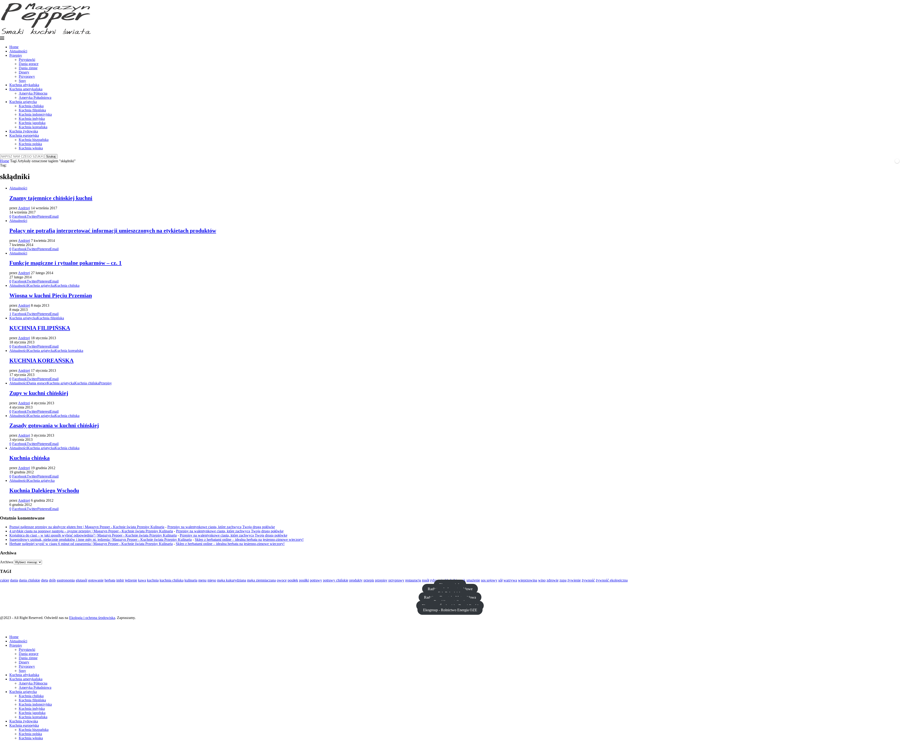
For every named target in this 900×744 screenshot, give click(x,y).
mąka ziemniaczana (261, 580)
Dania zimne (28, 68)
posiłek (293, 580)
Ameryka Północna (33, 93)
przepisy (381, 580)
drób (52, 580)
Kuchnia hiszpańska (34, 140)
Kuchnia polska (30, 144)
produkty (356, 580)
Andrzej (24, 208)
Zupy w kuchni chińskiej (38, 393)
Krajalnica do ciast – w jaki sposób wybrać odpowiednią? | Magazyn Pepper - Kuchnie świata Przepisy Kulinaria (93, 535)
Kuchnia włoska (31, 148)
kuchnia (153, 580)
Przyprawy (27, 76)
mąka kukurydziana (231, 580)
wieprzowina (527, 580)
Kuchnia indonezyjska (35, 114)
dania (14, 580)
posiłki (304, 580)
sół (500, 580)
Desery (24, 72)
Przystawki (27, 60)
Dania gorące (28, 64)
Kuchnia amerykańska (25, 89)
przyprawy (396, 580)
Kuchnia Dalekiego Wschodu (44, 490)
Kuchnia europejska (24, 135)
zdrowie (553, 580)
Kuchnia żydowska (23, 131)
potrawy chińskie (335, 580)
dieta (44, 580)
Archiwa (6, 562)
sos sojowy (489, 580)
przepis (369, 580)
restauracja (413, 580)
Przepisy (15, 55)
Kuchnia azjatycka (23, 102)
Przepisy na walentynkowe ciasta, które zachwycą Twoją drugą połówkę (221, 527)
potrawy (316, 580)
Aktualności (18, 51)
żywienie (574, 580)
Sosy (22, 81)
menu (202, 580)
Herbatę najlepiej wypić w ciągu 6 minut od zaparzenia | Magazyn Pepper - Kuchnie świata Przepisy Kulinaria (91, 544)
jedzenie (131, 580)
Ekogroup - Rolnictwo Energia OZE (450, 610)
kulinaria (190, 580)
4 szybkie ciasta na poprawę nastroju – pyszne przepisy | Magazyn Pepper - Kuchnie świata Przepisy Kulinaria (91, 531)
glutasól (81, 580)
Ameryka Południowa (35, 97)
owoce (282, 580)
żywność (588, 580)
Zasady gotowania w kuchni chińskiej (54, 425)
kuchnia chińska (172, 580)
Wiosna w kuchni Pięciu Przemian (50, 295)
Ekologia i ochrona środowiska (92, 618)
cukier (4, 580)
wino (542, 580)
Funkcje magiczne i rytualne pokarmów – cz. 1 (65, 263)
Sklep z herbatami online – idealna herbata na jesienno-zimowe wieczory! (249, 539)
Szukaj (51, 156)
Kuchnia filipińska (32, 110)
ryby (433, 580)
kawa (142, 580)
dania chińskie (29, 580)
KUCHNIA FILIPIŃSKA (39, 328)
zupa (562, 580)
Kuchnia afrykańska (24, 85)
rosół (425, 580)
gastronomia (66, 580)
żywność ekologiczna (612, 580)
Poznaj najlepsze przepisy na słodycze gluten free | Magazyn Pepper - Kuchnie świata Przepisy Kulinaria (86, 527)
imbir (120, 580)
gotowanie (96, 580)
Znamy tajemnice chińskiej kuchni (50, 198)
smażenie (473, 580)
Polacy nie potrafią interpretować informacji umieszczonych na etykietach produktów (112, 231)
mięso (211, 580)
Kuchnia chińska (31, 106)
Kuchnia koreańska (33, 127)
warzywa (510, 580)
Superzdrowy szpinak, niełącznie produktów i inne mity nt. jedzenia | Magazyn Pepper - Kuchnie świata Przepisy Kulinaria (100, 539)
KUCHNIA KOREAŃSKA (41, 360)
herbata (110, 580)
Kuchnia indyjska (32, 119)
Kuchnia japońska (32, 123)
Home (14, 47)
